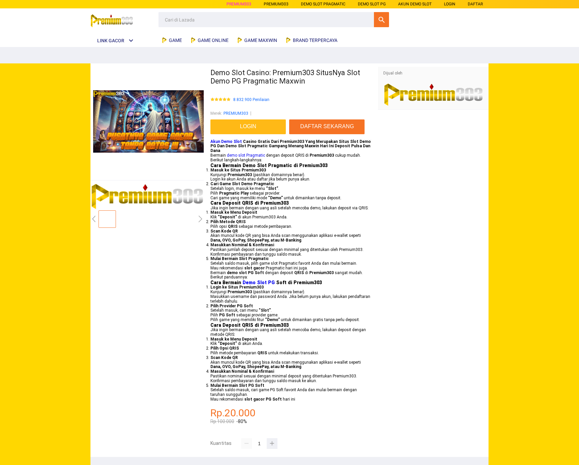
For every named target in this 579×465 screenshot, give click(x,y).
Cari (381, 19)
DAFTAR (475, 4)
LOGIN (449, 4)
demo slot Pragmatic (246, 155)
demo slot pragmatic (323, 4)
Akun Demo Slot (226, 141)
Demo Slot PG (259, 282)
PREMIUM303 (239, 4)
